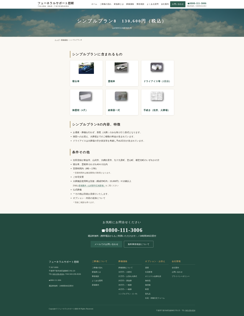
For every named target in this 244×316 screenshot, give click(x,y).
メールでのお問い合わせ (106, 244)
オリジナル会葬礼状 (153, 276)
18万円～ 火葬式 (125, 272)
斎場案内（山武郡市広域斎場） (92, 185)
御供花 (147, 281)
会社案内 (165, 4)
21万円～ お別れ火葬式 (127, 276)
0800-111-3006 (124, 230)
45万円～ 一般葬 (125, 289)
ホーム (94, 4)
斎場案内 (95, 285)
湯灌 (147, 268)
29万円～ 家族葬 (125, 281)
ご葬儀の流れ (105, 4)
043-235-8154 (58, 274)
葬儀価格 (130, 4)
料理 (147, 289)
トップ (57, 40)
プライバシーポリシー (181, 276)
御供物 (147, 285)
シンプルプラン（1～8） (128, 294)
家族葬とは (119, 4)
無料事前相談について (138, 244)
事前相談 (140, 4)
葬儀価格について (125, 268)
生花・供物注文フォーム (155, 298)
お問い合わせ (178, 4)
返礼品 (147, 294)
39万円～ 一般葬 (125, 285)
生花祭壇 (148, 272)
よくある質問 (152, 4)
